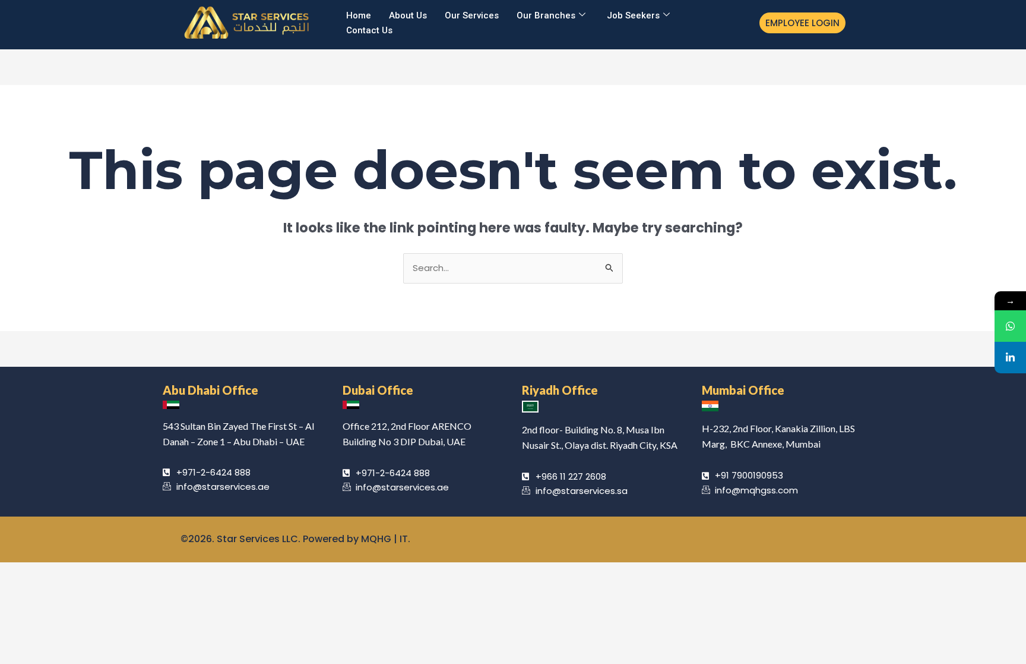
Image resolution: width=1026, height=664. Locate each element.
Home (358, 15)
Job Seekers (633, 15)
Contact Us (369, 30)
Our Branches (546, 15)
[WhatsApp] (1010, 326)
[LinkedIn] (1010, 357)
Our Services (472, 15)
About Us (408, 15)
